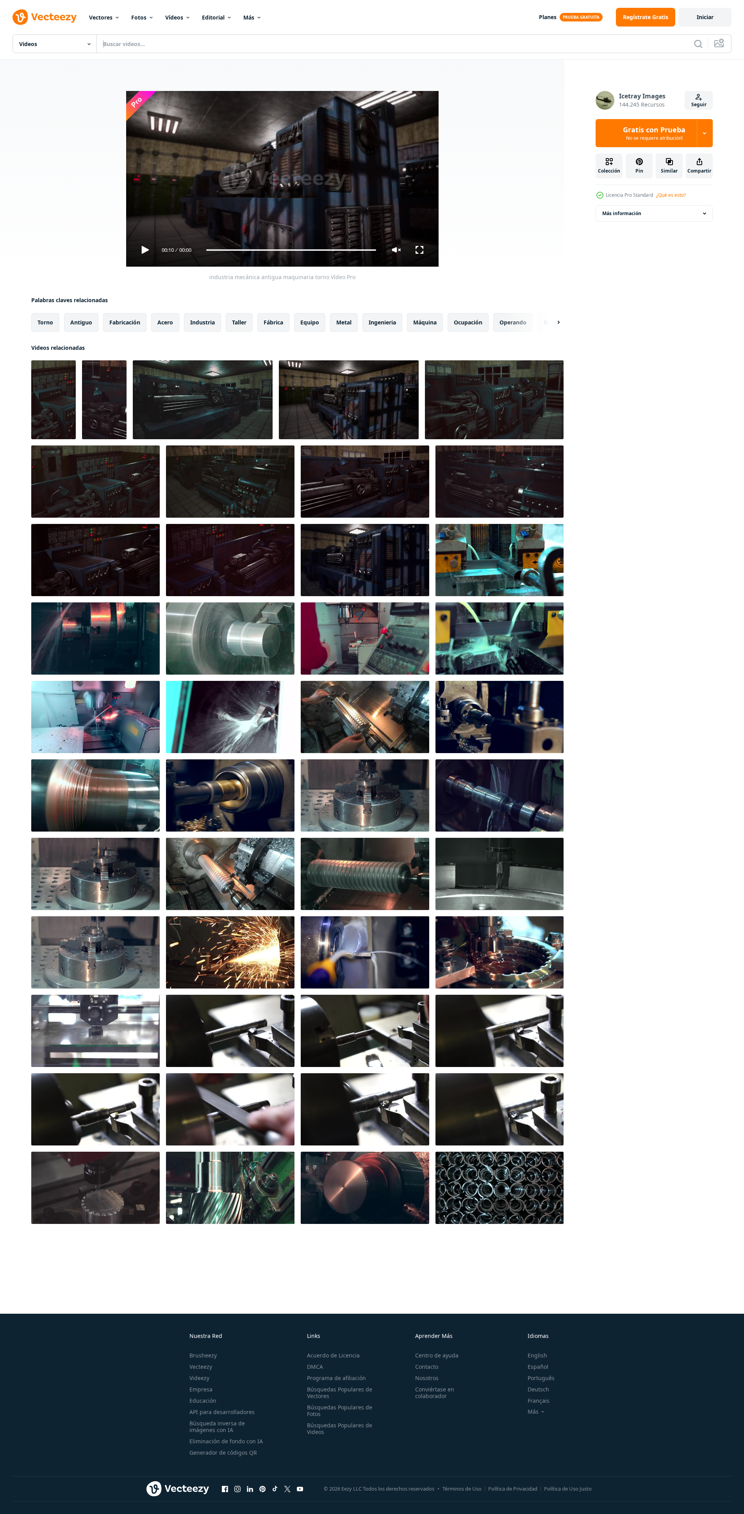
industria (202, 322)
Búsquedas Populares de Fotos (339, 1411)
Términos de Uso (462, 1488)
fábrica (273, 322)
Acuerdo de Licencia (333, 1355)
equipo (309, 322)
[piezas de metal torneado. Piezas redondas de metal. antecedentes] (499, 1188)
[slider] (291, 250)
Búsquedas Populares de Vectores (339, 1393)
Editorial (213, 17)
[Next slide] (551, 322)
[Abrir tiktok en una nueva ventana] (275, 1489)
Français (539, 1400)
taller (239, 322)
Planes (548, 17)
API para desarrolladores (222, 1412)
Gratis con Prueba (654, 133)
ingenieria (382, 322)
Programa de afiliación (336, 1378)
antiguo (81, 322)
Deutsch (538, 1389)
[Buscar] (698, 43)
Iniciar (705, 17)
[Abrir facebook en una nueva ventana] (225, 1489)
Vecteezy (200, 1366)
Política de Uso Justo (568, 1488)
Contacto (426, 1366)
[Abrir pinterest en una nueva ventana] (262, 1489)
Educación (202, 1400)
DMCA (315, 1366)
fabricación (124, 322)
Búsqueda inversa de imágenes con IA (217, 1427)
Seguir (699, 104)
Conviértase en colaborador (434, 1393)
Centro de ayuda (437, 1355)
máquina (425, 322)
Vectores (100, 17)
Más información (621, 213)
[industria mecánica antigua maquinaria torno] (53, 399)
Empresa (200, 1389)
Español (538, 1366)
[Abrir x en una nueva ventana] (287, 1489)
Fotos (138, 17)
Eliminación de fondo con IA (226, 1441)
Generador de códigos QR (223, 1452)
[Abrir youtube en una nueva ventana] (300, 1489)
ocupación (468, 322)
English (537, 1355)
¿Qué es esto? (671, 195)
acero (165, 322)
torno (45, 322)
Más (248, 17)
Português (541, 1378)
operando (513, 322)
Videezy (199, 1378)
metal (343, 322)
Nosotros (427, 1378)
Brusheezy (203, 1355)
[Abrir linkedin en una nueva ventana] (250, 1489)
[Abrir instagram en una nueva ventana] (237, 1489)
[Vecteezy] (44, 17)
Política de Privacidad (512, 1488)
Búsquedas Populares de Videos (339, 1428)
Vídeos (174, 17)
